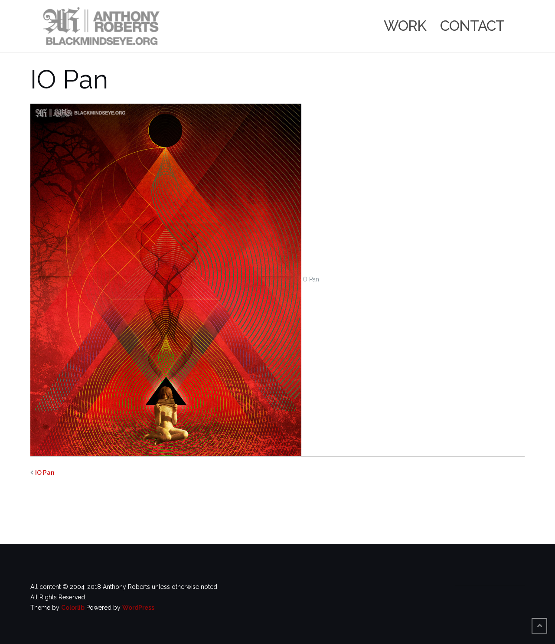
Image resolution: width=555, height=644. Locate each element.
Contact (472, 25)
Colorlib (73, 607)
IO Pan (44, 472)
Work (405, 25)
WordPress (138, 607)
